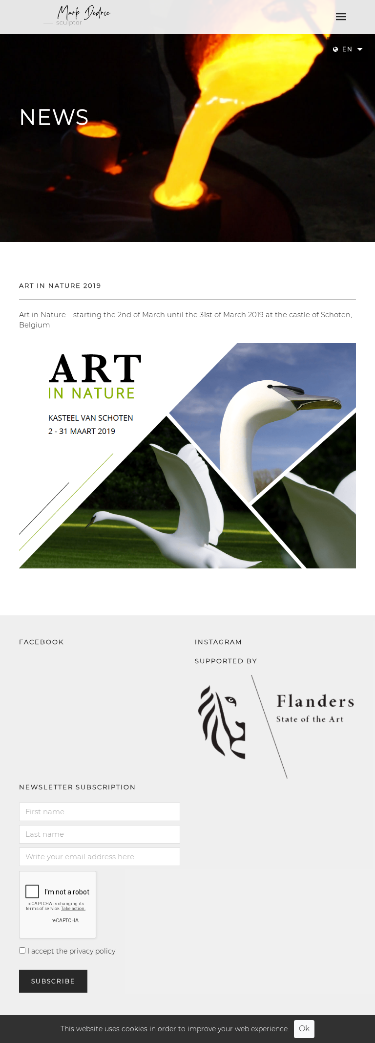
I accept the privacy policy (70, 951)
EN (347, 49)
